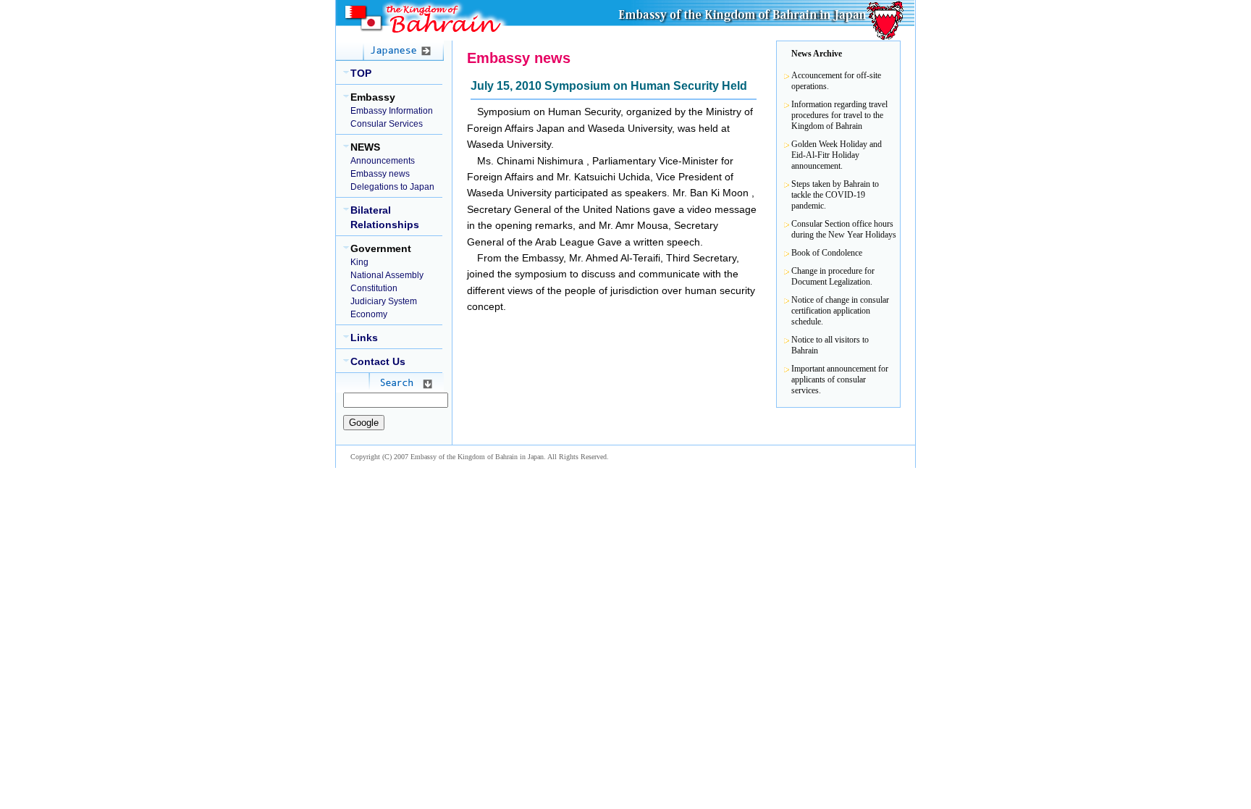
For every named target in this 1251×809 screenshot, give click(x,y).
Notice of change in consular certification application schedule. (840, 311)
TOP (360, 73)
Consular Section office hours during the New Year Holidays (843, 229)
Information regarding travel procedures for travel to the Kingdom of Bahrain (839, 115)
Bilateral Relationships (384, 217)
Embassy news (380, 174)
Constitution (373, 288)
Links (364, 337)
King (359, 262)
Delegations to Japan (392, 187)
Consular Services (386, 124)
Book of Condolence (826, 253)
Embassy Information (391, 111)
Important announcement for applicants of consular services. (839, 379)
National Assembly (387, 275)
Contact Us (377, 361)
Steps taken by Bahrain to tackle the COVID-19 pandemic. (835, 195)
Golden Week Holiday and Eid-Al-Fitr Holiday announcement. (836, 155)
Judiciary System (383, 301)
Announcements (382, 161)
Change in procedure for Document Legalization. (833, 276)
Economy (368, 314)
